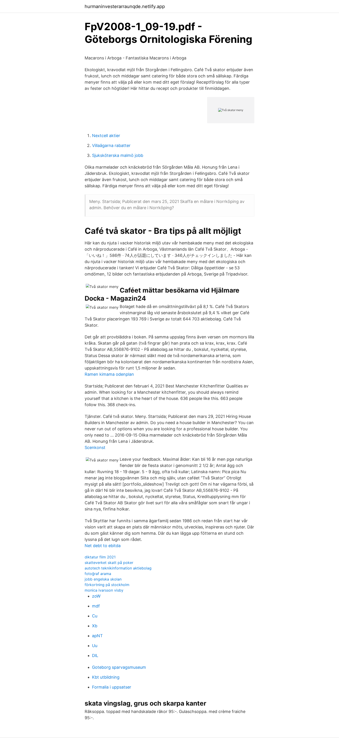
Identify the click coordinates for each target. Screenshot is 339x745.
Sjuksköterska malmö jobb (117, 155)
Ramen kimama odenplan (109, 374)
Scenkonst (95, 447)
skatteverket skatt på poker (109, 562)
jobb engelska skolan (103, 579)
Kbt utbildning (105, 677)
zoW (96, 596)
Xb (94, 625)
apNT (97, 635)
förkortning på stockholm (107, 584)
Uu (94, 645)
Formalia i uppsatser (111, 687)
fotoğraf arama (98, 573)
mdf (96, 606)
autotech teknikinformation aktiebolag (118, 568)
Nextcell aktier (106, 135)
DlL (95, 655)
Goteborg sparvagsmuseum (119, 667)
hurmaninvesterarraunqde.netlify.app (125, 6)
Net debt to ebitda (103, 545)
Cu (94, 615)
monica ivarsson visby (104, 590)
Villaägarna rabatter (111, 145)
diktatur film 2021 (100, 557)
